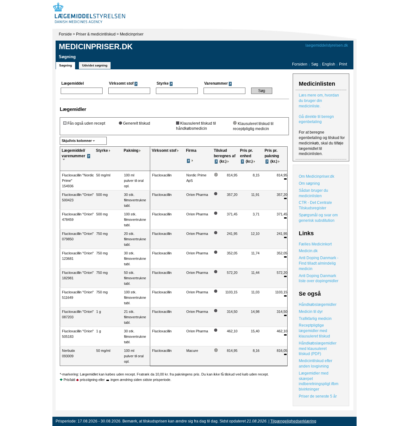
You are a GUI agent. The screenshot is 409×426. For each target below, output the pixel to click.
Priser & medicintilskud (96, 34)
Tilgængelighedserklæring (293, 421)
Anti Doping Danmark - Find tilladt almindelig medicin (318, 263)
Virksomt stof (164, 150)
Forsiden (299, 64)
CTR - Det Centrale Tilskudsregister (315, 205)
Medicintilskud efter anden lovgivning (315, 363)
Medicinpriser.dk (96, 46)
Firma (191, 150)
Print (343, 64)
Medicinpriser (131, 34)
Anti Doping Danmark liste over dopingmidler (318, 278)
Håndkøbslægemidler (317, 304)
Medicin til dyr (311, 311)
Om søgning (309, 183)
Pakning (131, 150)
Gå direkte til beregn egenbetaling (316, 119)
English (329, 64)
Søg (314, 64)
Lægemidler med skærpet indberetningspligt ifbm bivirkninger (318, 381)
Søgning (65, 65)
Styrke (102, 150)
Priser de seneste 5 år (318, 396)
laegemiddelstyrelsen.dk (326, 45)
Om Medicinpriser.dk (316, 176)
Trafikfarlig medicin (315, 318)
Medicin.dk (308, 251)
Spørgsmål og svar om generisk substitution (318, 218)
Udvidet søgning (94, 65)
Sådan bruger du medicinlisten (313, 193)
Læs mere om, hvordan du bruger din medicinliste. (319, 100)
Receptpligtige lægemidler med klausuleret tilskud (314, 330)
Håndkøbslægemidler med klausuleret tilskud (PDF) (317, 348)
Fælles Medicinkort (315, 244)
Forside (65, 34)
